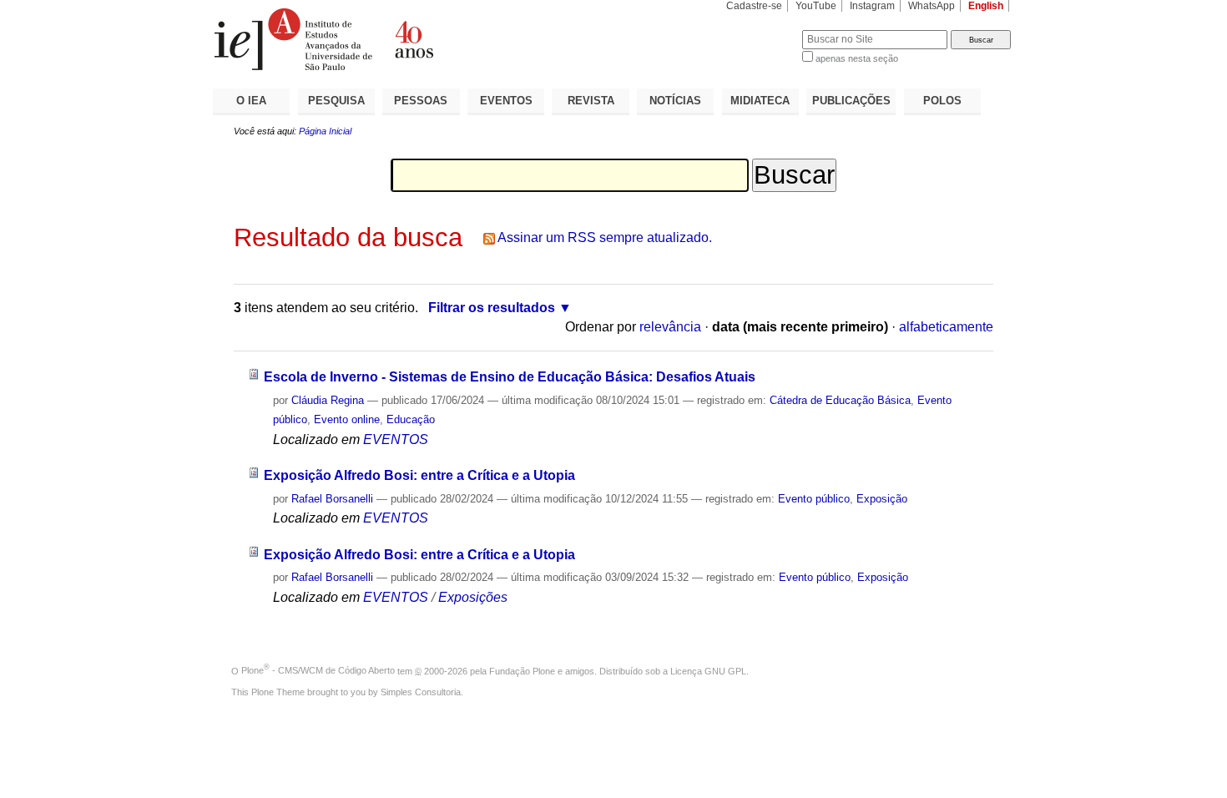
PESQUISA (336, 100)
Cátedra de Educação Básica (840, 400)
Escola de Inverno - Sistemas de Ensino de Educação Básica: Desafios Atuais (509, 377)
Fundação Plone (522, 670)
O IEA (251, 100)
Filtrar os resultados (491, 308)
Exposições (472, 597)
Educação (410, 419)
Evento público (814, 498)
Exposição (881, 498)
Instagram (872, 6)
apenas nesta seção (856, 58)
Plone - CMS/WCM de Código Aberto (318, 670)
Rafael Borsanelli (332, 498)
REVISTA (591, 100)
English (985, 6)
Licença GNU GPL (708, 670)
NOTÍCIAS (675, 100)
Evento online (347, 419)
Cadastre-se (754, 6)
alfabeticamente (946, 327)
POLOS (942, 100)
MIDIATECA (760, 100)
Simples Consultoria (421, 692)
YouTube (815, 6)
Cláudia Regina (327, 400)
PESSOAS (420, 100)
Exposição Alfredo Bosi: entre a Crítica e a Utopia (419, 475)
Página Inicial (325, 131)
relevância (670, 327)
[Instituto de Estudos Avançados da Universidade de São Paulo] (413, 39)
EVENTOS (506, 100)
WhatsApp (931, 6)
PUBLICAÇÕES (851, 100)
